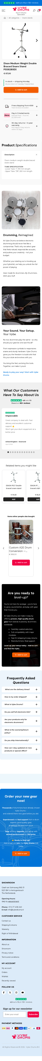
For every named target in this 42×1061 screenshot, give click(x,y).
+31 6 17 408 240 (15, 907)
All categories (14, 18)
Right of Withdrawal (10, 933)
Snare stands (27, 18)
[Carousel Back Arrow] (3, 548)
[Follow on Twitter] (10, 992)
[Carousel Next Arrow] (36, 40)
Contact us (6, 921)
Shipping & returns (9, 925)
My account (6, 968)
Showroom (6, 949)
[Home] (5, 18)
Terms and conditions (10, 957)
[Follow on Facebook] (4, 992)
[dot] (18, 57)
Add (13, 499)
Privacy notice (7, 953)
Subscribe (33, 1014)
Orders (4, 972)
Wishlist (5, 976)
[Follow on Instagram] (16, 992)
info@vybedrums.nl (16, 910)
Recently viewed (8, 981)
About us (5, 944)
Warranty (5, 929)
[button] (38, 486)
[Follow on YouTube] (23, 992)
